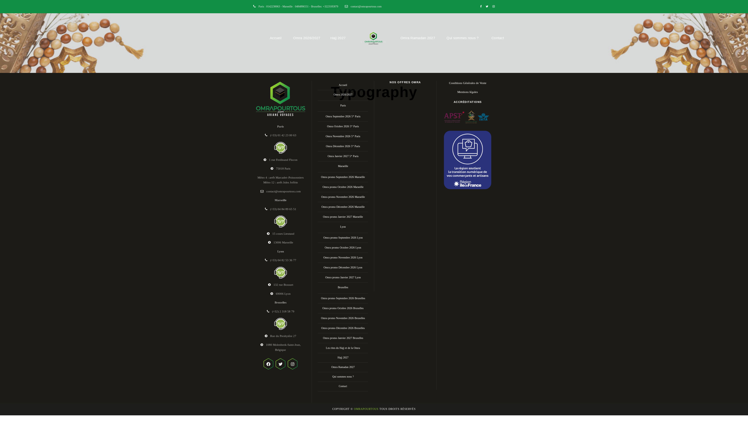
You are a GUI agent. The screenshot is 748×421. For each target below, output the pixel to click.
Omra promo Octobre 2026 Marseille (343, 187)
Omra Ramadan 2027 (417, 38)
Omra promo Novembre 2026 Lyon (343, 257)
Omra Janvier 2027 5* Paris (343, 156)
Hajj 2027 (338, 38)
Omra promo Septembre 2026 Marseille (343, 177)
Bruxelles (343, 287)
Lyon (343, 226)
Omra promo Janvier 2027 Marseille (343, 216)
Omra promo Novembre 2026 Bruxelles (343, 318)
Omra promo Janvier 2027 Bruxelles (343, 338)
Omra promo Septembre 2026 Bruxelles (343, 298)
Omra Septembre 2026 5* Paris (343, 116)
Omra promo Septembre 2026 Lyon (343, 237)
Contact (497, 38)
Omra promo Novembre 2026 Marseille (343, 196)
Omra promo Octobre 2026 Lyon (343, 247)
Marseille (343, 166)
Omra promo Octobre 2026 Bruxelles (342, 308)
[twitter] (487, 6)
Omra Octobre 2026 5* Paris (343, 126)
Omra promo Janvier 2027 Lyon (343, 277)
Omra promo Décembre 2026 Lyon (343, 267)
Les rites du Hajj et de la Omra (343, 348)
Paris (343, 105)
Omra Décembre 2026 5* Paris (343, 146)
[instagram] (493, 6)
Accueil (275, 38)
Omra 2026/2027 (306, 38)
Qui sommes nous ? (462, 38)
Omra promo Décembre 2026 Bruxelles (343, 328)
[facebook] (481, 6)
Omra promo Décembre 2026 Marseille (343, 206)
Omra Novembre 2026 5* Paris (343, 136)
